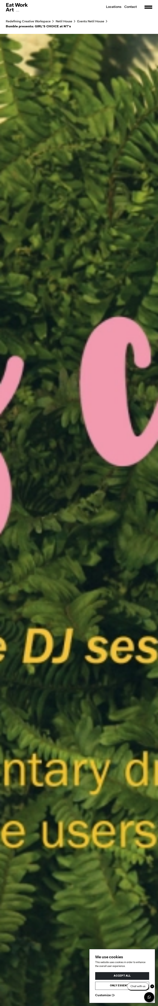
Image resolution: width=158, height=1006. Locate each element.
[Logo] (17, 7)
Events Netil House (90, 21)
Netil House (64, 21)
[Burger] (148, 7)
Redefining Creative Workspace (28, 21)
